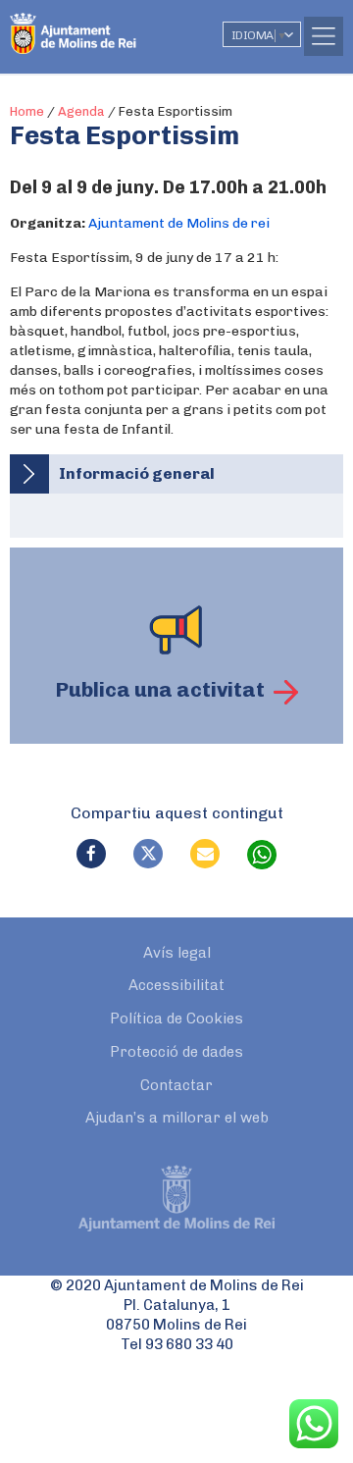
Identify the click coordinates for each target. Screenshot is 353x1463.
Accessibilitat (176, 985)
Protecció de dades (176, 1052)
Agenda (81, 111)
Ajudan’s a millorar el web (177, 1117)
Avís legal (177, 953)
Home (27, 111)
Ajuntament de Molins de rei (179, 223)
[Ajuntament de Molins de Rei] (113, 24)
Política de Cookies (176, 1018)
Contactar (176, 1085)
